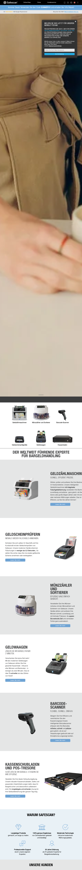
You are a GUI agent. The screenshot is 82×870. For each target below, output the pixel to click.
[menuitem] (11, 2)
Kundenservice (52, 2)
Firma (39, 2)
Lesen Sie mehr (60, 504)
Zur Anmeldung (59, 54)
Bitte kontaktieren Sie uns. (71, 11)
